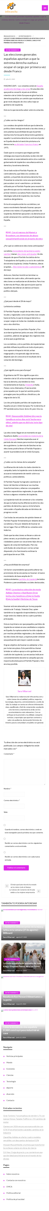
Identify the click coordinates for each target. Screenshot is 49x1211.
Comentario (9, 754)
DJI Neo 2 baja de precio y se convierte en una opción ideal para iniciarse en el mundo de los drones (22, 1155)
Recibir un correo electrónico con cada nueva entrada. (22, 858)
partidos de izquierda (28, 579)
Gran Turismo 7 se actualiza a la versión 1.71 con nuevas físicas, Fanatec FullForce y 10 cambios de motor (24, 1118)
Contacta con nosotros (16, 1180)
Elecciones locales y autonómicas (27, 267)
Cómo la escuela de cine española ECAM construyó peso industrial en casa (21, 1030)
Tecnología (11, 1081)
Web (6, 812)
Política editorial (13, 1193)
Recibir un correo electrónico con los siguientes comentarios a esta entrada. (23, 844)
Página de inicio (9, 36)
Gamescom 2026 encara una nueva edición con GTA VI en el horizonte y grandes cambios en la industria (23, 1129)
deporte (9, 1088)
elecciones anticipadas (27, 254)
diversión (10, 1094)
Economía (10, 1069)
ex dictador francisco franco (26, 144)
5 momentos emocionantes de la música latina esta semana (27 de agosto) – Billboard (23, 929)
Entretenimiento (25, 36)
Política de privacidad (15, 1199)
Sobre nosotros (12, 1174)
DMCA (9, 1187)
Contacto (10, 1100)
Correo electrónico (12, 800)
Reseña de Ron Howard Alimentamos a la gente (22, 998)
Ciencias (9, 1075)
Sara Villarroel (9, 937)
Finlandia (29, 384)
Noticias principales (14, 1056)
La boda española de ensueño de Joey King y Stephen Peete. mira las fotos (22, 965)
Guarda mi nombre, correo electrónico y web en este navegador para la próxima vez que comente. (24, 831)
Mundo (9, 1062)
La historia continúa (12, 306)
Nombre (7, 789)
